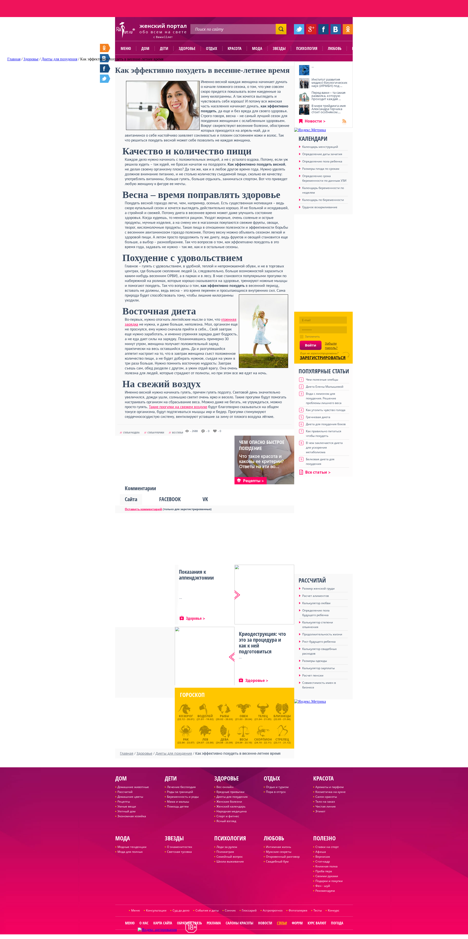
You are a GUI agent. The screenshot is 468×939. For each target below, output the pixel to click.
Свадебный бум (277, 861)
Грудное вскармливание (319, 207)
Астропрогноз (273, 910)
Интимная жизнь (278, 847)
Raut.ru (218, 937)
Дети (164, 48)
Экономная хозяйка (131, 816)
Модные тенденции (131, 847)
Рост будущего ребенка (319, 641)
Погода (337, 922)
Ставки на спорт (327, 847)
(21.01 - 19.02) (205, 717)
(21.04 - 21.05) (262, 717)
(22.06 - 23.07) (185, 740)
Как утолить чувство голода (325, 410)
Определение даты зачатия (322, 154)
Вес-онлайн (225, 787)
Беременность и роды (183, 797)
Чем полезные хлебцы (322, 379)
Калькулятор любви (316, 603)
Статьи (282, 922)
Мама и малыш (178, 801)
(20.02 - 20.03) (224, 717)
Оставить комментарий (143, 509)
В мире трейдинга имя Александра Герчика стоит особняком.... (329, 108)
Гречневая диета (318, 417)
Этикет (320, 811)
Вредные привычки (230, 792)
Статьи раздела (131, 432)
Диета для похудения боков (326, 424)
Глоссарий (249, 910)
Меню (126, 48)
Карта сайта (162, 922)
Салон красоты (326, 797)
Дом (145, 48)
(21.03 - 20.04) (243, 717)
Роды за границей (180, 792)
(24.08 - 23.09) (224, 740)
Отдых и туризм (277, 787)
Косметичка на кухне (330, 792)
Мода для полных (130, 852)
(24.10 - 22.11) (263, 740)
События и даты (207, 910)
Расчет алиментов (315, 596)
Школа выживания (230, 861)
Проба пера (323, 871)
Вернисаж (322, 856)
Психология (306, 48)
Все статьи (177, 432)
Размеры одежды (314, 661)
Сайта (131, 499)
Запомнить (312, 336)
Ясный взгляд (226, 821)
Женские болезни (229, 801)
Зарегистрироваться (323, 357)
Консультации (156, 910)
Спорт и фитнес (227, 816)
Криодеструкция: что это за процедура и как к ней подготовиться (262, 642)
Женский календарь (230, 806)
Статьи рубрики (155, 432)
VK (205, 499)
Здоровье (187, 48)
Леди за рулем (226, 847)
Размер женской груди (318, 588)
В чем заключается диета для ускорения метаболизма (324, 447)
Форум (297, 922)
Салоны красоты (239, 922)
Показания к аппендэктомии (196, 574)
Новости (313, 121)
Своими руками (326, 876)
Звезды (279, 48)
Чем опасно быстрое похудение (261, 445)
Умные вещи (126, 806)
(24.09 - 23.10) (243, 740)
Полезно (359, 48)
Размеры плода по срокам (320, 169)
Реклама (214, 922)
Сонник (230, 910)
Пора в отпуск (276, 792)
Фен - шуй (322, 886)
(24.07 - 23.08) (205, 740)
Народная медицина (231, 811)
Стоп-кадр (322, 861)
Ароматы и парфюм (329, 787)
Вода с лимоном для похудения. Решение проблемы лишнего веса (323, 398)
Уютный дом (126, 811)
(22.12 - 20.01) (185, 717)
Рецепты (123, 801)
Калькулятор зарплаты (318, 668)
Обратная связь (189, 922)
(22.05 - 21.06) (282, 717)
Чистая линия (325, 806)
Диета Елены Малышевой (324, 387)
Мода (257, 48)
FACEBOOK (170, 499)
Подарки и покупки (329, 881)
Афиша (320, 852)
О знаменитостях (179, 847)
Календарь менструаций (320, 147)
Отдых (211, 48)
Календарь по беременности (323, 200)
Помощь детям (178, 806)
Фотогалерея (298, 910)
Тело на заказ (325, 801)
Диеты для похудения (232, 797)
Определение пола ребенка (322, 161)
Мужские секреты (278, 852)
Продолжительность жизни (322, 634)
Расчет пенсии (312, 675)
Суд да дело (181, 910)
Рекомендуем (325, 891)
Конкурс (333, 910)
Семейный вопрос (229, 856)
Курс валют (317, 922)
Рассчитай (125, 792)
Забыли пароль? (331, 345)
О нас (143, 922)
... (313, 66)
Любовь (334, 48)
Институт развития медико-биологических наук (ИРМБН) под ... (329, 82)
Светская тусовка (179, 852)
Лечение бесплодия (181, 787)
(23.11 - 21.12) (282, 740)
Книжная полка (326, 866)
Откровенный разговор (283, 856)
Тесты (317, 910)
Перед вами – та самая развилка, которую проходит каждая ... (328, 95)
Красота (235, 48)
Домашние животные (133, 787)
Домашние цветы (130, 797)
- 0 (207, 431)
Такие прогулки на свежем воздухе (178, 407)
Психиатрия (225, 852)
